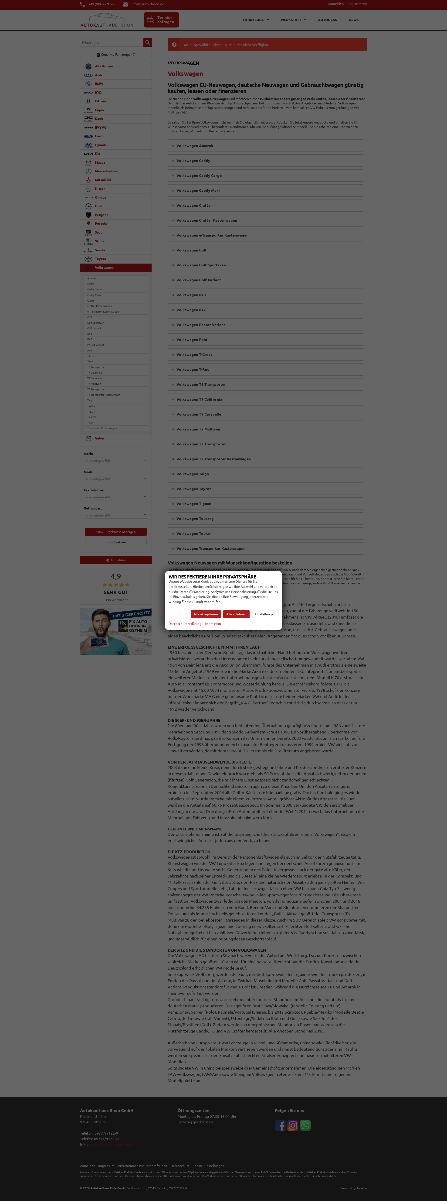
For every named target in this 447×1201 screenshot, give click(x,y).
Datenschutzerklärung (185, 624)
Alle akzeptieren (206, 614)
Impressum (213, 624)
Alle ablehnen (236, 614)
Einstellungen (265, 614)
